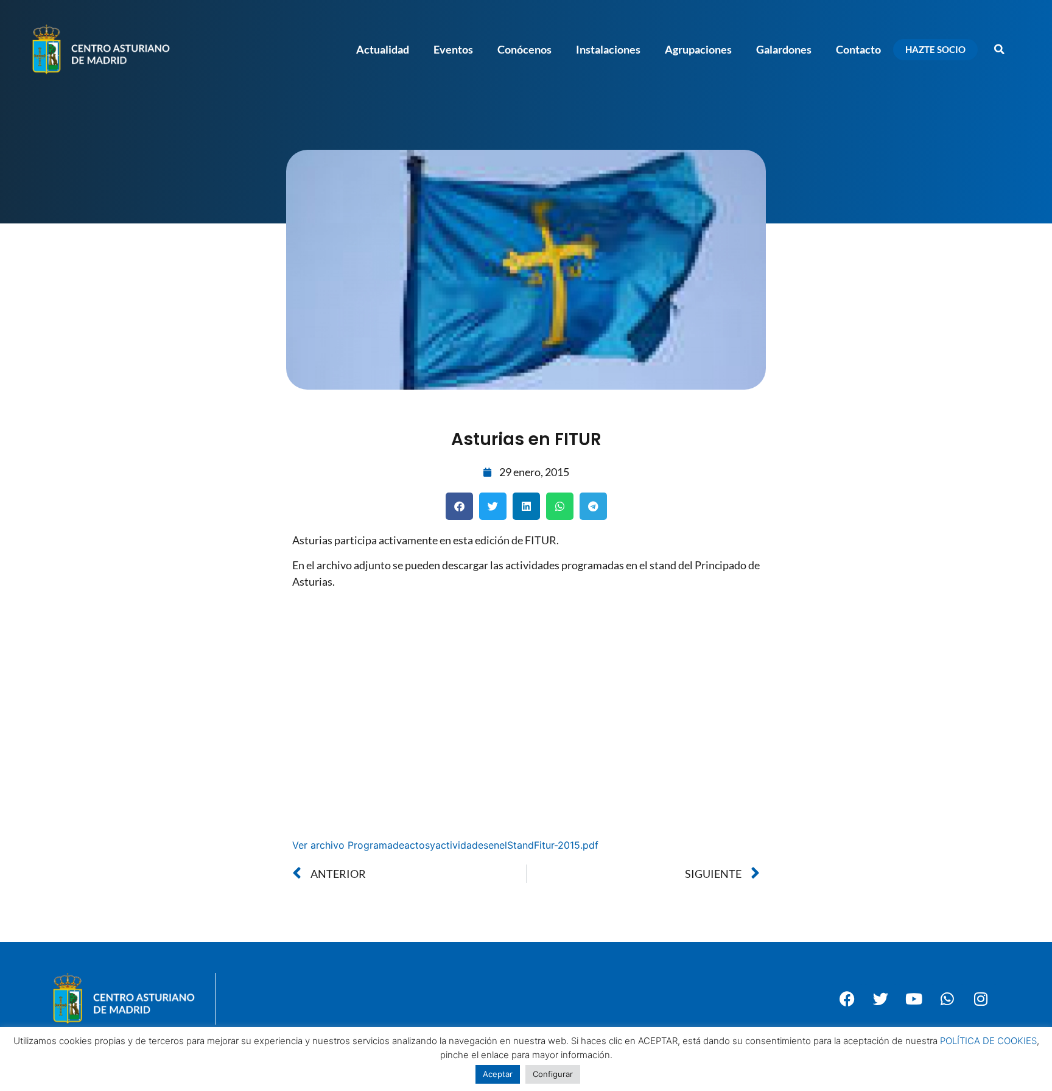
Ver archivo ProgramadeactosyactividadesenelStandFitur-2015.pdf (445, 845)
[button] (999, 49)
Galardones (784, 49)
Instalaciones (608, 49)
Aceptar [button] (498, 1074)
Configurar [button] (553, 1074)
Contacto (858, 49)
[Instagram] (981, 999)
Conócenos (524, 49)
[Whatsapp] (947, 999)
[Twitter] (880, 999)
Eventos (453, 49)
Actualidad (382, 49)
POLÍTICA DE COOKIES (988, 1041)
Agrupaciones (698, 49)
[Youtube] (914, 999)
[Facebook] (847, 999)
